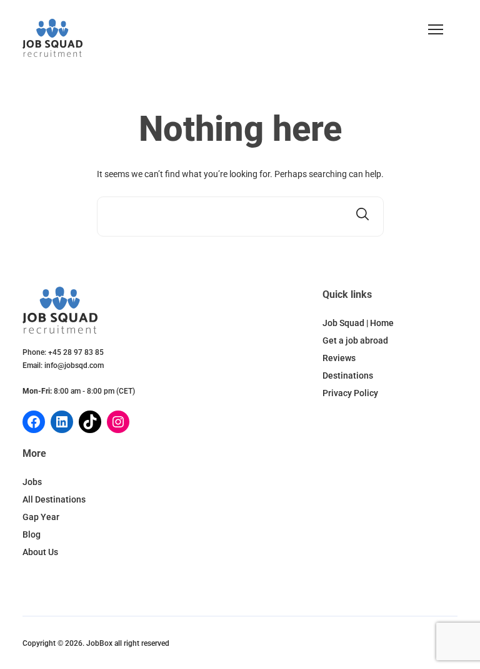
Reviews (339, 358)
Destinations (347, 375)
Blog (31, 534)
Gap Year (40, 517)
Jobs (32, 482)
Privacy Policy (350, 393)
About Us (40, 552)
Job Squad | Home (358, 323)
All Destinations (54, 499)
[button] (435, 29)
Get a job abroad (355, 340)
